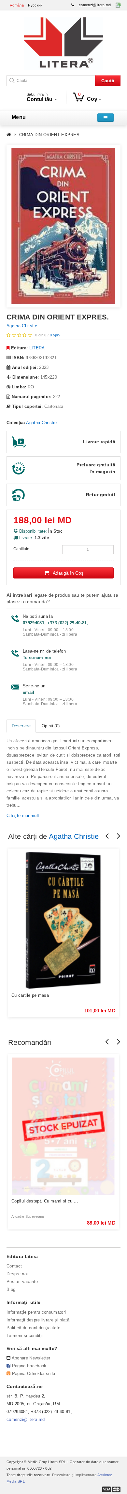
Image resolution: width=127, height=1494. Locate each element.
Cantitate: (21, 549)
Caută (107, 80)
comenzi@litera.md (95, 5)
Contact (14, 1266)
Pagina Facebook (29, 1365)
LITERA (37, 347)
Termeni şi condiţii (25, 1335)
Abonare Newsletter (31, 1358)
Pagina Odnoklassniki (33, 1373)
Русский (35, 5)
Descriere (21, 725)
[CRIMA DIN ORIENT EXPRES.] (63, 226)
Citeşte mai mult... (25, 815)
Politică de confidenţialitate (33, 1327)
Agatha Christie (22, 325)
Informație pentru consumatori (36, 1312)
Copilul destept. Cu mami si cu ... (44, 1201)
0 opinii (56, 335)
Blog (11, 1289)
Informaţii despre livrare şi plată (38, 1320)
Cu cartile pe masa (30, 995)
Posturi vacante (22, 1281)
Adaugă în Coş (66, 573)
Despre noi (17, 1273)
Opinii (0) (51, 725)
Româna (17, 5)
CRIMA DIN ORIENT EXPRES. (50, 134)
